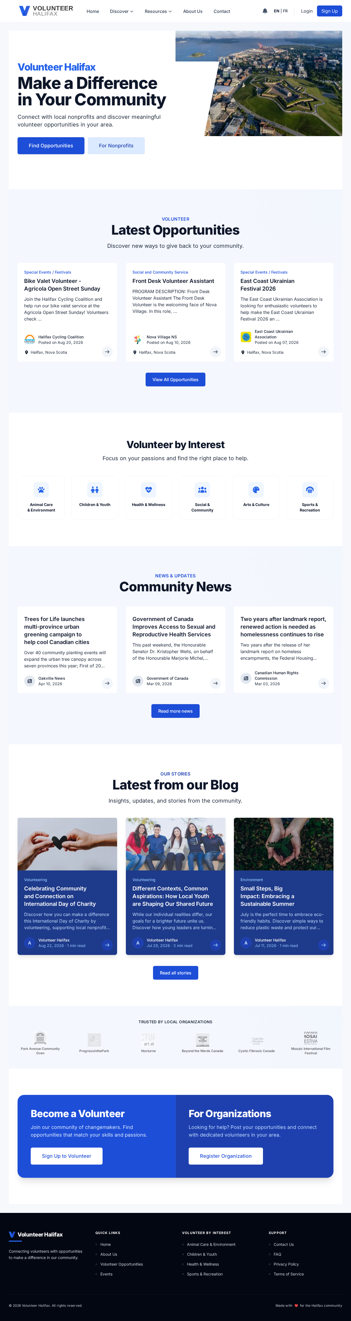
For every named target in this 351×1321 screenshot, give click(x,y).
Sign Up (329, 11)
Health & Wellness (203, 1264)
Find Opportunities (51, 145)
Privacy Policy (286, 1264)
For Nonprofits (116, 145)
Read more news (175, 711)
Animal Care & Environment (211, 1244)
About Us (193, 11)
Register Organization (226, 1156)
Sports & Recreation (205, 1274)
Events (106, 1274)
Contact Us (284, 1244)
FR (285, 11)
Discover (119, 11)
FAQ (277, 1254)
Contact (222, 11)
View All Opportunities (175, 379)
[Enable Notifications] (265, 11)
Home (93, 11)
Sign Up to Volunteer (66, 1156)
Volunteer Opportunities (121, 1264)
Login (307, 11)
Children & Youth (202, 1254)
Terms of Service (289, 1274)
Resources (156, 11)
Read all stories (175, 973)
